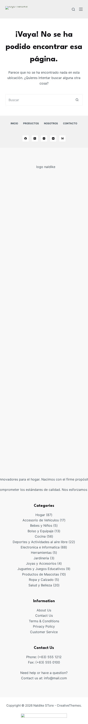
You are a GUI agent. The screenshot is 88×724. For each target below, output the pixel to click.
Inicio (14, 123)
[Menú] (81, 9)
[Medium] (62, 138)
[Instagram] (44, 138)
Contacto (70, 123)
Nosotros (51, 123)
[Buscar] (73, 9)
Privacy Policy (44, 626)
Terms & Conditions (44, 621)
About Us (44, 610)
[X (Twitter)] (35, 138)
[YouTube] (53, 138)
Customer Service (44, 632)
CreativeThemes (69, 705)
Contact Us (44, 615)
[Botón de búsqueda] (77, 99)
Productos (31, 123)
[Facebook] (26, 138)
